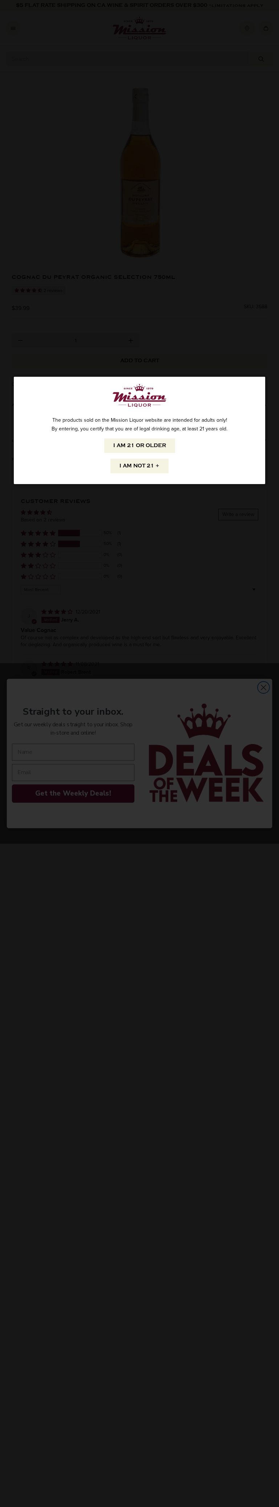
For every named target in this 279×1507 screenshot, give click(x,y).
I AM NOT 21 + (139, 466)
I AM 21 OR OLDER (139, 445)
